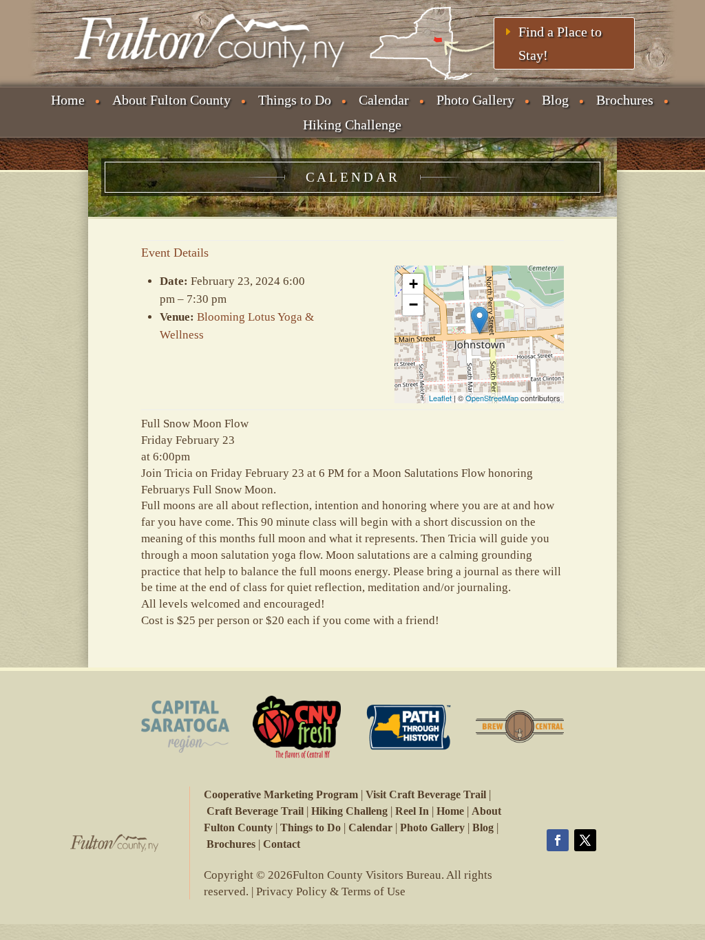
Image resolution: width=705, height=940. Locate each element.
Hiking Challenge (352, 124)
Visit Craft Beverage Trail (426, 794)
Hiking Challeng (349, 811)
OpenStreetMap (491, 397)
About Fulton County (171, 99)
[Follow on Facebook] (558, 840)
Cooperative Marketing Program (281, 794)
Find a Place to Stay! (560, 43)
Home (68, 99)
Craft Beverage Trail (255, 811)
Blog (555, 99)
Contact (281, 844)
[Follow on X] (585, 840)
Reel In (412, 811)
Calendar (384, 99)
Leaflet (440, 397)
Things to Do (294, 99)
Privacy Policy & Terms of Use (331, 891)
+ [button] (413, 283)
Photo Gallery (475, 99)
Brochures (624, 99)
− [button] (413, 304)
